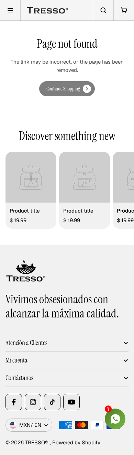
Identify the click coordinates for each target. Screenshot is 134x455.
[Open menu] (10, 10)
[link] (67, 88)
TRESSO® (37, 442)
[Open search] (103, 10)
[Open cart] (123, 10)
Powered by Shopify (76, 442)
